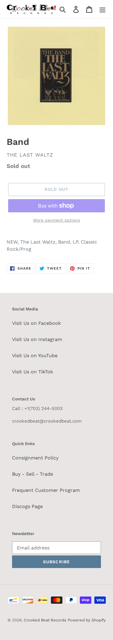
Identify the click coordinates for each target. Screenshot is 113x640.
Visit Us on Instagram (37, 339)
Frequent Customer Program (46, 490)
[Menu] (102, 9)
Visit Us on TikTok (32, 372)
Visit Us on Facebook (36, 323)
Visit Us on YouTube (35, 355)
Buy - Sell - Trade (32, 474)
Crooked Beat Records (45, 620)
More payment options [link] (56, 220)
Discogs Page (27, 506)
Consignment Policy (35, 458)
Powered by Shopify (87, 620)
